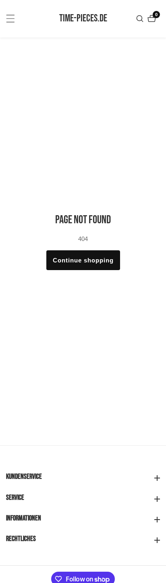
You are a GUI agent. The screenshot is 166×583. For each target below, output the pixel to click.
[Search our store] (140, 18)
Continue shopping (83, 260)
